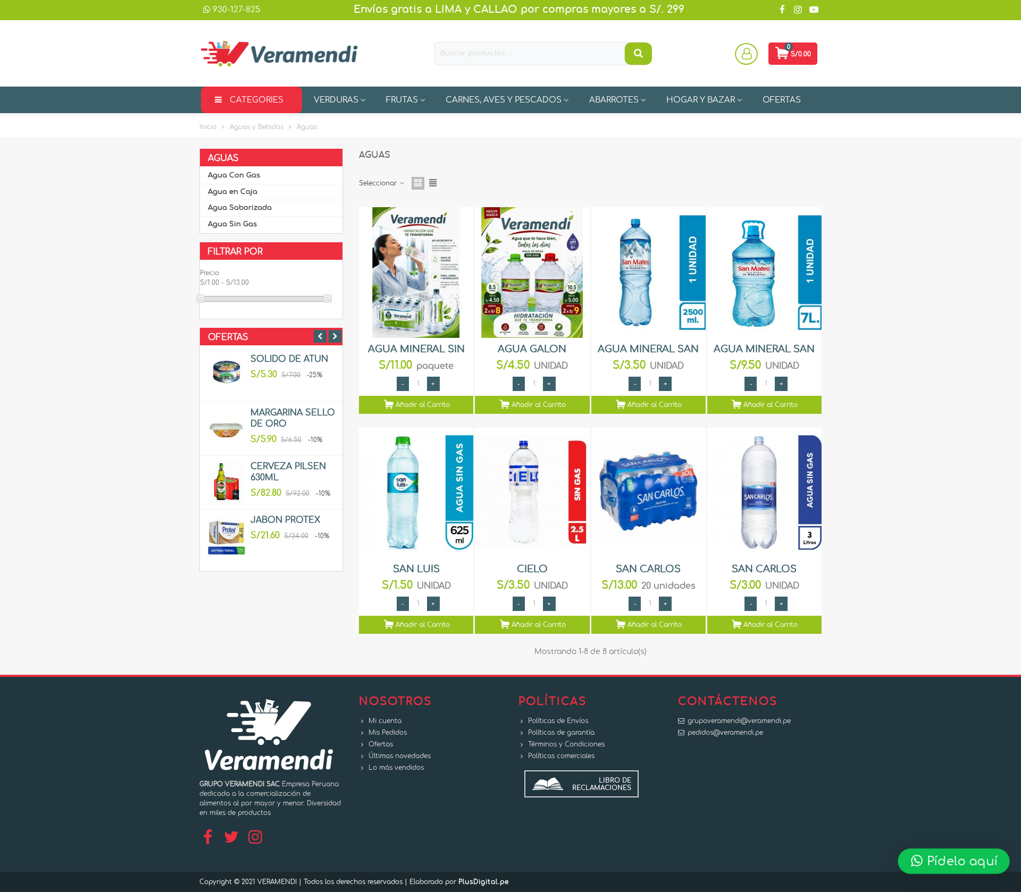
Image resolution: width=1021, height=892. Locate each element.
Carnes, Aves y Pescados (504, 100)
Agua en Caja (232, 192)
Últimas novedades (400, 756)
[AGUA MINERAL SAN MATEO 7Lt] (764, 272)
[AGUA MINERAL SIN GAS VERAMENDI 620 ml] (416, 272)
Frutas (402, 100)
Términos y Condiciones (566, 744)
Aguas (223, 158)
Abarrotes (614, 100)
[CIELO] (532, 492)
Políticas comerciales (561, 756)
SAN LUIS (416, 569)
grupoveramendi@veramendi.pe (739, 721)
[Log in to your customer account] (747, 54)
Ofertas (228, 337)
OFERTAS (782, 100)
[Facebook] (207, 838)
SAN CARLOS (648, 569)
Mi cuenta (385, 721)
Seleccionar (379, 183)
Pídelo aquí (960, 861)
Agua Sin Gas (232, 224)
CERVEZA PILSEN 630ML (288, 472)
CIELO (532, 569)
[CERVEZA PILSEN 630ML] (226, 482)
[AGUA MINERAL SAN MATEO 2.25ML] (648, 272)
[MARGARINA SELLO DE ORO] (226, 428)
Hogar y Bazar (700, 100)
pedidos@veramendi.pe (725, 732)
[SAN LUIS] (416, 492)
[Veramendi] (279, 53)
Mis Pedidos (388, 732)
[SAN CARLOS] (648, 492)
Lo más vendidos (396, 767)
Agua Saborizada (240, 208)
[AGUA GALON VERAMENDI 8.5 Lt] (532, 272)
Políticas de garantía (561, 732)
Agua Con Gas (234, 175)
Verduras (336, 100)
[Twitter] (231, 838)
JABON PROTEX (285, 520)
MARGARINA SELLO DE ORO (292, 418)
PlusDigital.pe (483, 882)
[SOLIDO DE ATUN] (226, 375)
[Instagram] (255, 838)
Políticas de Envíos (558, 721)
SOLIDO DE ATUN (289, 359)
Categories (256, 100)
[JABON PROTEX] (226, 536)
